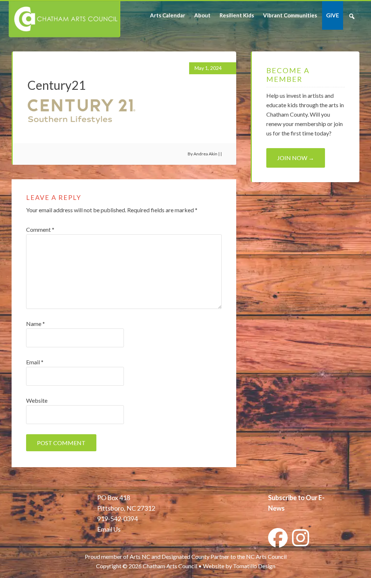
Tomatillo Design (254, 565)
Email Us (109, 529)
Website (36, 400)
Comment (40, 229)
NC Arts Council (266, 556)
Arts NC (140, 556)
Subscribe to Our (292, 498)
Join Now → (295, 157)
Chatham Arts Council (64, 19)
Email (34, 362)
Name (35, 323)
